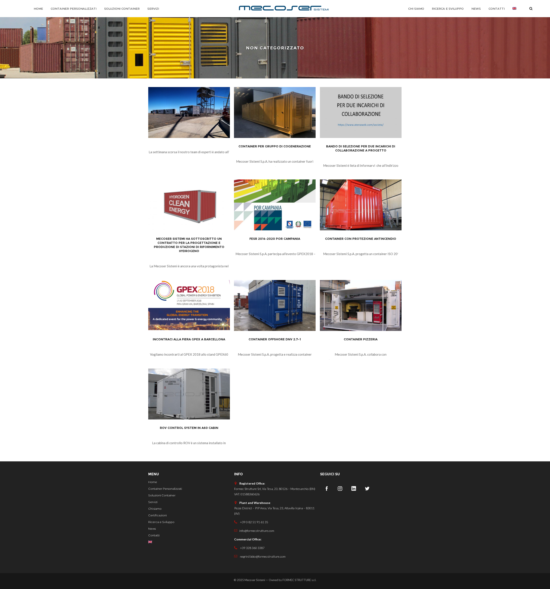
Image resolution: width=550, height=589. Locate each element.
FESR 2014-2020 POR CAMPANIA (274, 239)
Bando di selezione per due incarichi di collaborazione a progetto (360, 148)
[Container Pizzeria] (361, 305)
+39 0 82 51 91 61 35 (253, 522)
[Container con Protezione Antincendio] (361, 204)
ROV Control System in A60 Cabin (189, 428)
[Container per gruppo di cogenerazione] (275, 112)
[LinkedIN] (353, 488)
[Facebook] (326, 488)
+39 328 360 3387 (251, 548)
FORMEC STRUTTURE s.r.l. (299, 580)
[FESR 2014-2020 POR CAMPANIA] (275, 204)
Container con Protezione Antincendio (360, 239)
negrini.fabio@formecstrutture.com (262, 556)
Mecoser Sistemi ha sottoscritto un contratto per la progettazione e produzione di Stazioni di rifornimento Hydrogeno (189, 245)
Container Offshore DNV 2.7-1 (275, 339)
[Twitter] (367, 488)
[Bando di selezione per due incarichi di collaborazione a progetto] (361, 112)
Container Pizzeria (360, 339)
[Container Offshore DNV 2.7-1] (275, 305)
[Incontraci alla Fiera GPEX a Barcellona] (189, 305)
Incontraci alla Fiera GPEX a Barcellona (189, 339)
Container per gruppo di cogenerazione (274, 146)
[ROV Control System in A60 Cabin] (189, 394)
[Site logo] (283, 8)
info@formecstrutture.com (256, 530)
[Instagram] (340, 488)
